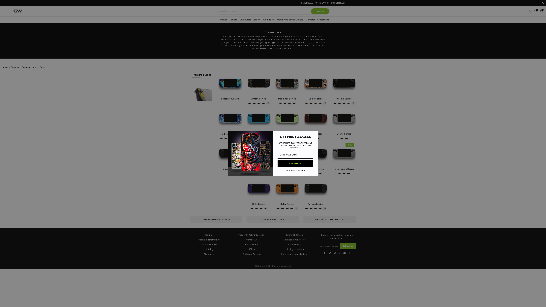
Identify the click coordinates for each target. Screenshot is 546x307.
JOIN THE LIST (295, 163)
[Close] (314, 134)
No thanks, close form (295, 170)
